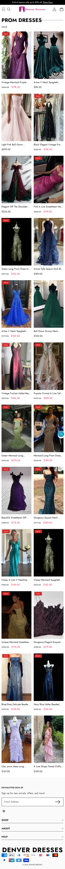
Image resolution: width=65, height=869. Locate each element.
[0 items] (61, 9)
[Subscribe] (58, 802)
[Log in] (54, 9)
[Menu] (3, 9)
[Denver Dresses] (32, 9)
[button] (61, 441)
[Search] (8, 9)
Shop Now (48, 2)
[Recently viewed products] (61, 434)
